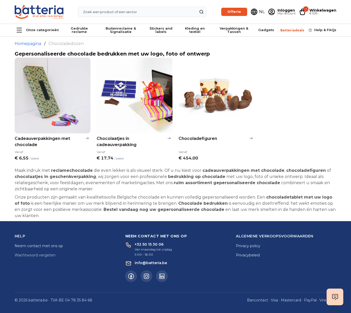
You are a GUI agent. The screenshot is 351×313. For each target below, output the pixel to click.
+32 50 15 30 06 (149, 244)
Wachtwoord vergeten (35, 255)
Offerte (234, 12)
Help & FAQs (325, 30)
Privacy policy (248, 246)
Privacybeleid (248, 255)
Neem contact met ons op (39, 246)
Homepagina (28, 43)
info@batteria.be (151, 263)
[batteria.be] (39, 12)
